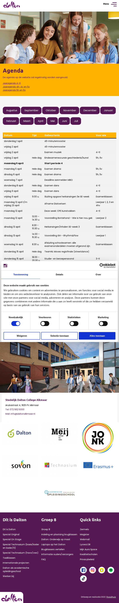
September (31, 110)
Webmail (85, 539)
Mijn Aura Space (88, 549)
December (90, 110)
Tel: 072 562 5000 (14, 409)
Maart (27, 121)
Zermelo (84, 529)
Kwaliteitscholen (88, 554)
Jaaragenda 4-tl (12, 83)
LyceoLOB (85, 544)
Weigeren (22, 335)
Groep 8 (45, 529)
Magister (84, 534)
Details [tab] (59, 274)
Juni (64, 121)
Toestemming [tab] (20, 274)
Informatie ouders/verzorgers (57, 554)
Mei (53, 121)
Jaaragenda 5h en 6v (14, 90)
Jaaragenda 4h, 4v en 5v (16, 86)
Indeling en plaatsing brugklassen (59, 534)
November (69, 110)
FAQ (43, 559)
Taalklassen (9, 557)
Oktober (51, 110)
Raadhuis (111, 597)
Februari (11, 121)
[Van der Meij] (59, 433)
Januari (108, 110)
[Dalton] (21, 433)
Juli (76, 121)
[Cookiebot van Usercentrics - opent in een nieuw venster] (101, 265)
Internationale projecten (16, 562)
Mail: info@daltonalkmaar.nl (20, 413)
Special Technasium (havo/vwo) (20, 552)
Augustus (11, 110)
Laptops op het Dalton (53, 544)
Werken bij (8, 576)
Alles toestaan (97, 335)
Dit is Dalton (9, 529)
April (40, 121)
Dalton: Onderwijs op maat (55, 539)
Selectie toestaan (59, 335)
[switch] (44, 323)
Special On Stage (12, 539)
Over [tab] (98, 274)
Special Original (11, 534)
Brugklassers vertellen (53, 549)
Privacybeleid (87, 559)
